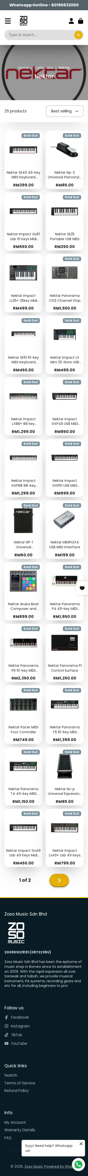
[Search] (78, 35)
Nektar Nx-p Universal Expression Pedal (65, 776)
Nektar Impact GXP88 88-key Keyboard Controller (23, 468)
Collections (43, 67)
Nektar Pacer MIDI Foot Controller (23, 714)
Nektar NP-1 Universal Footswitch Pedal (23, 529)
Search (10, 1075)
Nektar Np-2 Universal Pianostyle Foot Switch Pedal (65, 160)
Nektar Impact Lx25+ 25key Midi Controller (23, 283)
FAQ (7, 1137)
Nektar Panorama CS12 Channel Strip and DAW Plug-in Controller (65, 283)
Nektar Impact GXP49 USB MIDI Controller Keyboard (65, 406)
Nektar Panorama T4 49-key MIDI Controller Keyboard (23, 776)
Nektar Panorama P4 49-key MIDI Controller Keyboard (65, 591)
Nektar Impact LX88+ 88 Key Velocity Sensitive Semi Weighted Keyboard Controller (23, 406)
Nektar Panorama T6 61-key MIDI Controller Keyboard (65, 714)
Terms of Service (19, 1083)
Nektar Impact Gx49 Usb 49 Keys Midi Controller (23, 838)
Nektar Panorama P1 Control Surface (65, 653)
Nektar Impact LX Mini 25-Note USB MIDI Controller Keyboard (65, 345)
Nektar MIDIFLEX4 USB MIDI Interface (65, 529)
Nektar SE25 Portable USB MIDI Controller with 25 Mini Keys (65, 221)
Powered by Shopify (61, 1166)
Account (71, 21)
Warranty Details (19, 1130)
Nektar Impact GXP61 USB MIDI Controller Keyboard (65, 468)
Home (23, 67)
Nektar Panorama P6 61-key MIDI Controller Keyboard (23, 653)
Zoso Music (33, 1166)
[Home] (23, 20)
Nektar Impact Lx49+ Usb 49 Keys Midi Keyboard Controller (65, 838)
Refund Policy (16, 1090)
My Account (15, 1122)
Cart (81, 21)
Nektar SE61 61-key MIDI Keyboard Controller (23, 345)
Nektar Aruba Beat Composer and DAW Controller (23, 591)
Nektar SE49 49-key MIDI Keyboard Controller (23, 160)
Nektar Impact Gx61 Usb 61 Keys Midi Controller (23, 221)
